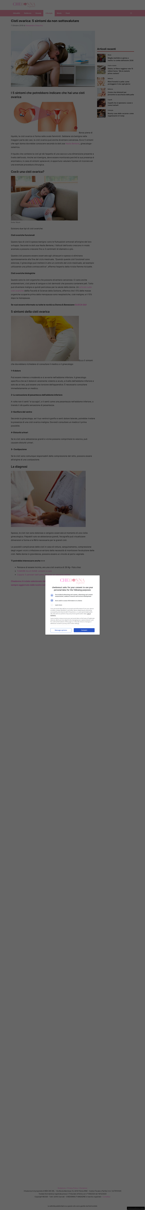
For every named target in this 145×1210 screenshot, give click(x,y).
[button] (72, 605)
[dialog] (72, 605)
